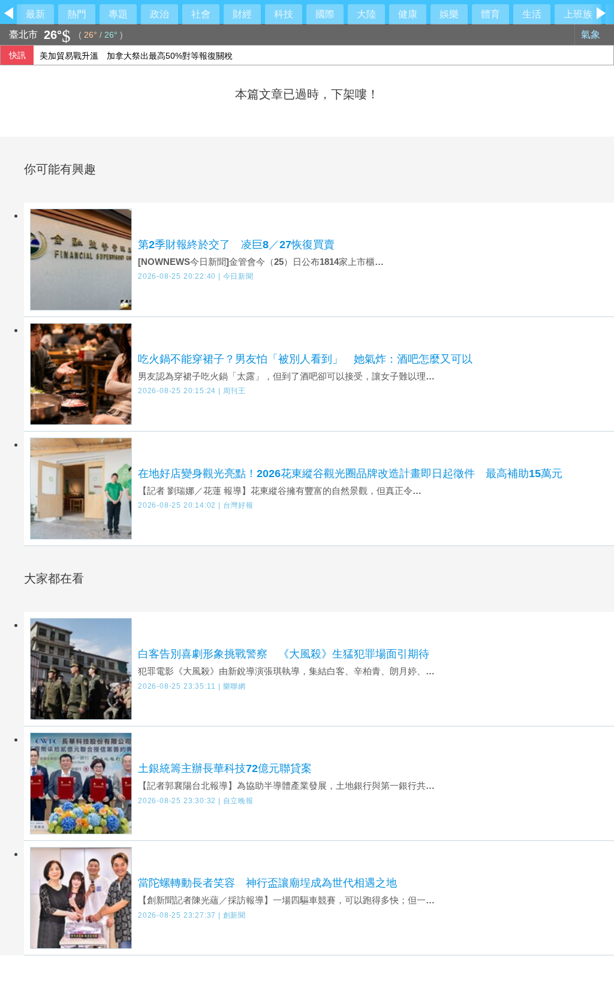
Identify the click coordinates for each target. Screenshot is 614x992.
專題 (118, 14)
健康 (407, 14)
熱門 (76, 14)
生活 (531, 14)
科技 (283, 14)
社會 (200, 14)
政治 (159, 14)
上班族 (578, 14)
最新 (35, 14)
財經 (242, 14)
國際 (325, 14)
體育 (490, 14)
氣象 (592, 34)
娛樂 (449, 14)
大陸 (366, 14)
